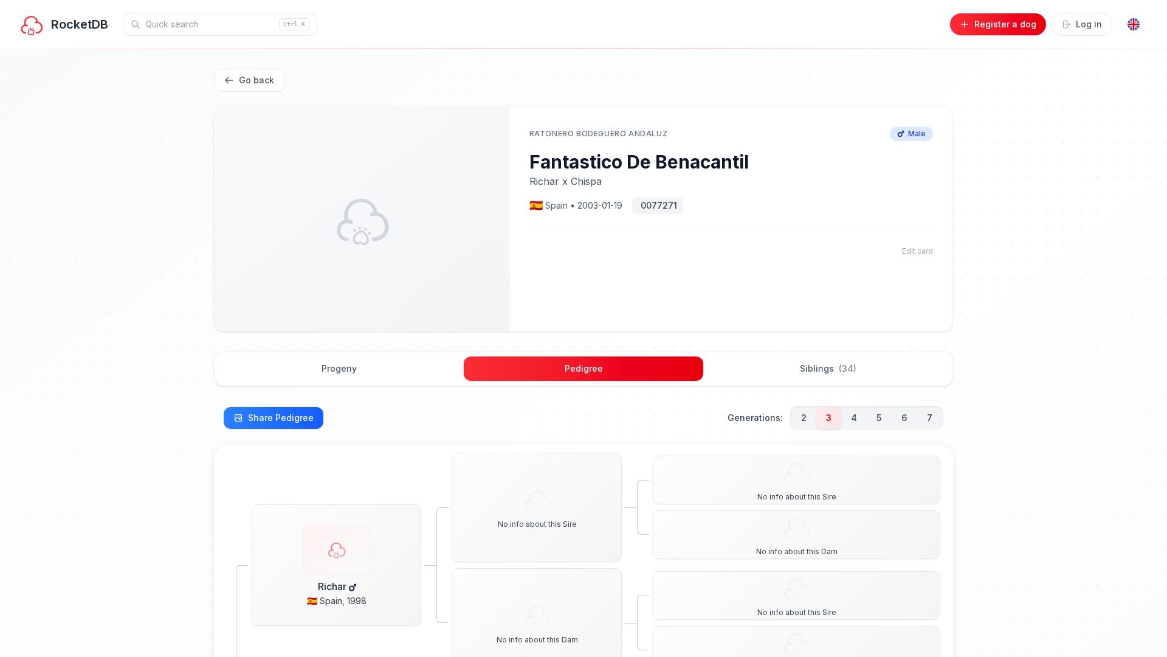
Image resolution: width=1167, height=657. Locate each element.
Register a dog (1005, 24)
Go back (256, 80)
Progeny (339, 368)
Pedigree (584, 368)
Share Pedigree (281, 417)
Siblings (828, 368)
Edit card (917, 250)
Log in (1089, 24)
